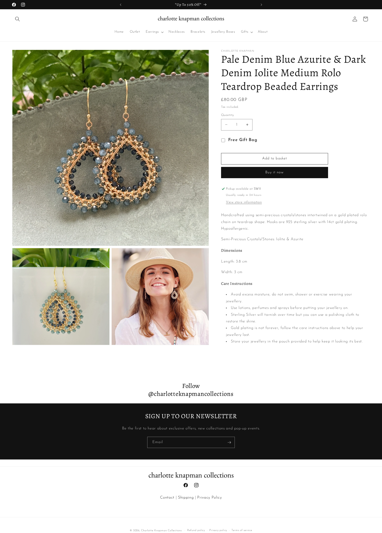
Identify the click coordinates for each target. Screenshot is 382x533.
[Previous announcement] (121, 4)
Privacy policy (218, 530)
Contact (167, 497)
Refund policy (196, 530)
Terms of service (241, 530)
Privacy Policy (209, 497)
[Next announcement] (261, 4)
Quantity (227, 115)
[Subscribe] (229, 442)
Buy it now (274, 172)
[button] (17, 19)
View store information (244, 202)
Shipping (186, 497)
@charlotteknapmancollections (190, 393)
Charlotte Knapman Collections (161, 530)
